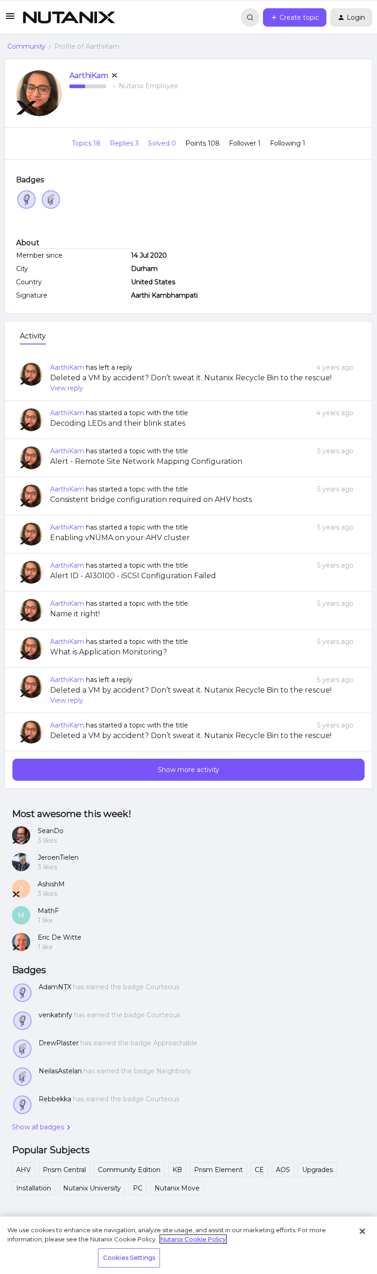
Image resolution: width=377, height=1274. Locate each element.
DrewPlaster (59, 1043)
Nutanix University (92, 1188)
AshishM (51, 884)
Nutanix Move (177, 1188)
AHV (23, 1170)
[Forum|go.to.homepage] (69, 17)
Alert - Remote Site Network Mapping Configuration (146, 461)
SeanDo (50, 831)
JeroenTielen (58, 857)
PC (138, 1188)
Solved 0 (163, 143)
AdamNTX (55, 987)
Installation (33, 1188)
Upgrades (317, 1170)
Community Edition (129, 1170)
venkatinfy (55, 1015)
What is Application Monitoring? (108, 652)
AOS (283, 1170)
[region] (188, 1245)
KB (177, 1170)
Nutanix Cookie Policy (193, 1239)
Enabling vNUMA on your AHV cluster (120, 537)
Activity (33, 336)
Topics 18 (87, 143)
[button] (10, 19)
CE (259, 1170)
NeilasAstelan (60, 1071)
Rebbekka (55, 1099)
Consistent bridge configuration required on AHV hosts (151, 499)
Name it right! (75, 613)
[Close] (362, 1231)
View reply (66, 388)
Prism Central (64, 1170)
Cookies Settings (129, 1257)
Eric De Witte (59, 937)
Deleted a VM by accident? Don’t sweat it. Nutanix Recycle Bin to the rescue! (190, 377)
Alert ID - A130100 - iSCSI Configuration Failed (133, 575)
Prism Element (218, 1170)
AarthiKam (88, 75)
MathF (48, 911)
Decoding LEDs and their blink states (117, 423)
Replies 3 (125, 143)
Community (26, 46)
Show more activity (188, 770)
